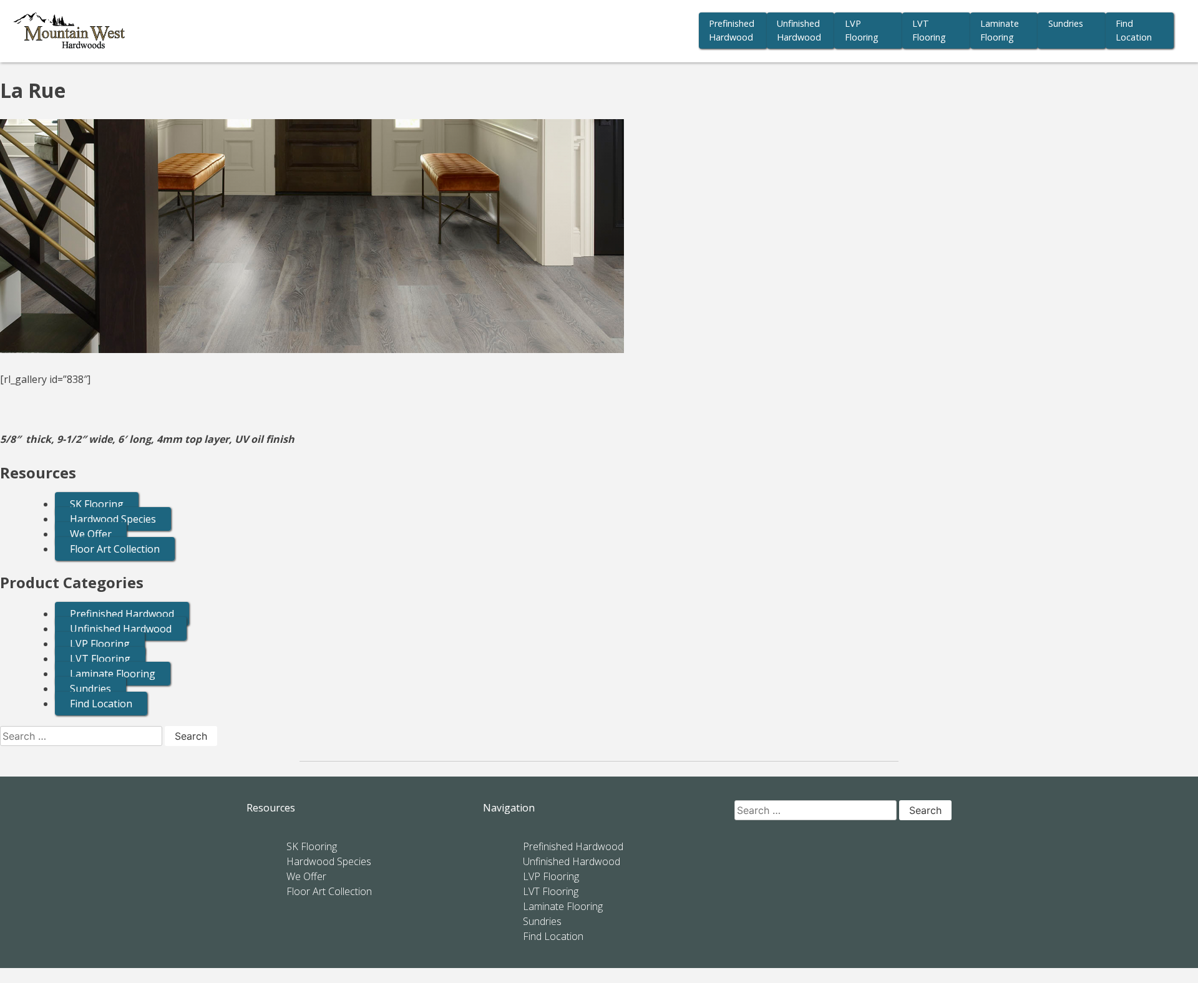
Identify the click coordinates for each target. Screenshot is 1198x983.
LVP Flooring (862, 30)
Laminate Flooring (999, 30)
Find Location (1134, 30)
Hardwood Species (113, 519)
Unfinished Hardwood (799, 30)
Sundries (1065, 23)
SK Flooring (97, 504)
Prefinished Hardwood (731, 30)
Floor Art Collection (115, 549)
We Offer (91, 534)
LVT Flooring (929, 30)
